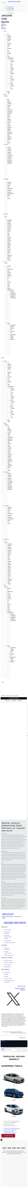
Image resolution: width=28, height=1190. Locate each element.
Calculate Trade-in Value (12, 1121)
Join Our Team (9, 285)
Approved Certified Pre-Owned (10, 114)
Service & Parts (6, 215)
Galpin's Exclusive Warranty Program (9, 161)
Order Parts (9, 246)
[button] (2, 358)
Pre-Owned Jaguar (9, 119)
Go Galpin (6, 262)
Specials (6, 144)
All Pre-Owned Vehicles (10, 101)
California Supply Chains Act (13, 327)
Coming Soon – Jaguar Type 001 (9, 43)
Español (3, 2)
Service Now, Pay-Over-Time (9, 232)
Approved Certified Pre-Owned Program (10, 135)
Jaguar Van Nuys (14, 1)
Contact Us (13, 332)
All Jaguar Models (9, 36)
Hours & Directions (10, 268)
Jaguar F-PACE (9, 55)
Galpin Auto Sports (9, 251)
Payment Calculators (11, 193)
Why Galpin (9, 271)
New (5, 31)
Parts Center (9, 243)
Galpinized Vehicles (10, 156)
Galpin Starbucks (13, 292)
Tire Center (9, 259)
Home (2, 695)
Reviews (12, 339)
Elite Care (8, 92)
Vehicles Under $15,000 (10, 129)
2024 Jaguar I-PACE (12, 74)
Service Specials (9, 153)
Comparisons (11, 58)
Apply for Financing (10, 187)
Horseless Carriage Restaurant (13, 296)
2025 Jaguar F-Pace (12, 86)
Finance (6, 179)
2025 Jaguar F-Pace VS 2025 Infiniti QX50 (12, 65)
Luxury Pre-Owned (9, 124)
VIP (2, 1044)
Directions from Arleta (13, 336)
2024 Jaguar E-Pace (12, 80)
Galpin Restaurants (11, 289)
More (8, 323)
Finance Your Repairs (9, 239)
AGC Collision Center (10, 255)
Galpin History (9, 275)
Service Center (9, 227)
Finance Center (9, 183)
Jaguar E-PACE (9, 50)
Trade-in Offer (8, 141)
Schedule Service (10, 221)
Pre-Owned (6, 95)
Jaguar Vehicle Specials (9, 149)
